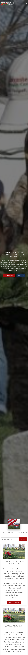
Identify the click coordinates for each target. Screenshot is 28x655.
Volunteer (21, 275)
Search (22, 539)
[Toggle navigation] (26, 4)
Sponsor (17, 602)
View (10, 602)
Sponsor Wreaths (8, 275)
